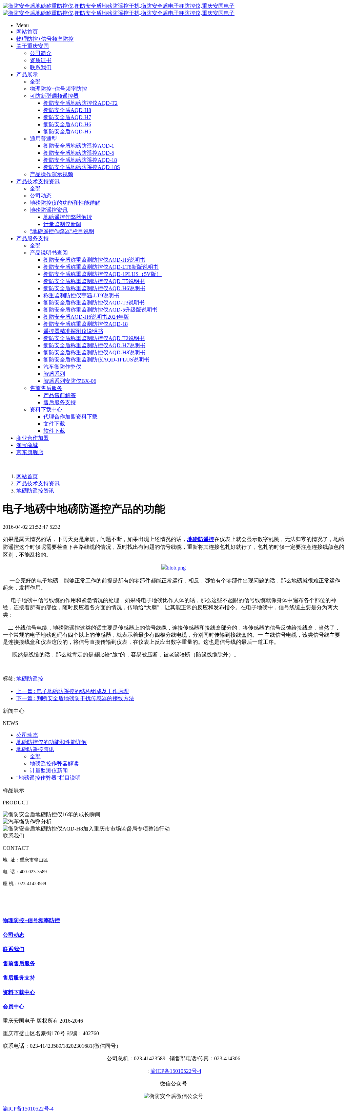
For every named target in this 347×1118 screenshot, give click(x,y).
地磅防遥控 (29, 679)
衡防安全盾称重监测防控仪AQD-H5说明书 (94, 260)
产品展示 (27, 74)
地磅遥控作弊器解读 (67, 217)
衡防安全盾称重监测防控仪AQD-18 (85, 324)
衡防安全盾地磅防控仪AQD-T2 (80, 103)
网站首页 (27, 32)
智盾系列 (54, 374)
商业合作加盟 (32, 438)
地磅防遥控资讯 (49, 210)
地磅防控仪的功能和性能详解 (65, 203)
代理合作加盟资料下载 (70, 417)
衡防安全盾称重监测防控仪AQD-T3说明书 (94, 302)
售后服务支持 (59, 402)
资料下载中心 (46, 409)
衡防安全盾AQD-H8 (67, 110)
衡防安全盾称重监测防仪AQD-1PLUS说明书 (96, 359)
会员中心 (13, 1006)
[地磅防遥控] (173, 568)
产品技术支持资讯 (38, 181)
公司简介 (41, 53)
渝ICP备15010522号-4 (175, 1071)
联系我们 (41, 67)
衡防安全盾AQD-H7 (67, 117)
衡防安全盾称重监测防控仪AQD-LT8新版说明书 (101, 267)
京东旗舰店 (29, 452)
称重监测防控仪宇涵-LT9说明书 (81, 295)
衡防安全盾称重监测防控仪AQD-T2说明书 (94, 338)
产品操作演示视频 (51, 174)
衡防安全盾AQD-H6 (67, 124)
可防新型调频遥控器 (54, 96)
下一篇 (75, 698)
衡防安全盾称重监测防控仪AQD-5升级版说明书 (100, 310)
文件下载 (54, 424)
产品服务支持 (32, 238)
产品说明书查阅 (49, 253)
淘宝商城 (27, 445)
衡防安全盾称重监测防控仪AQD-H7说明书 (94, 345)
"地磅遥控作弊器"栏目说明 (62, 231)
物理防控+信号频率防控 (45, 39)
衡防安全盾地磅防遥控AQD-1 (78, 146)
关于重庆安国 (32, 46)
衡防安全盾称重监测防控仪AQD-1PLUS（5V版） (102, 274)
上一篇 (72, 691)
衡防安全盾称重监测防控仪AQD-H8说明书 (94, 352)
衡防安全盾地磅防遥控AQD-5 (78, 153)
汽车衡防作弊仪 (62, 367)
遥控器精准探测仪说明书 (73, 331)
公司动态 (41, 196)
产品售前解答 (59, 395)
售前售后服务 (46, 388)
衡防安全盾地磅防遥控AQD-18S (81, 167)
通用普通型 (43, 139)
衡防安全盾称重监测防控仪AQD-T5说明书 (94, 281)
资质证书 (41, 60)
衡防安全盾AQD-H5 (67, 131)
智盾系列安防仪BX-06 (69, 381)
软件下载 (54, 431)
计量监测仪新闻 (62, 224)
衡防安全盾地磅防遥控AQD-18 (80, 160)
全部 (35, 82)
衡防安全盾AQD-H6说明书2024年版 (86, 317)
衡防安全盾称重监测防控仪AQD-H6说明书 (94, 288)
